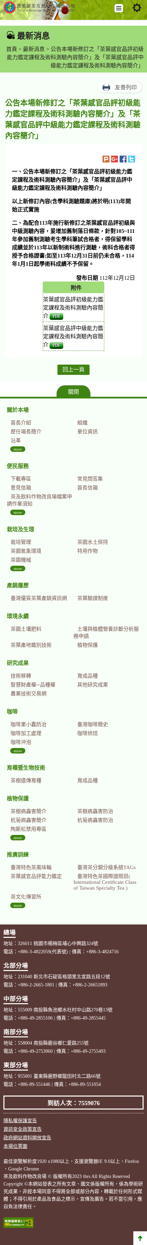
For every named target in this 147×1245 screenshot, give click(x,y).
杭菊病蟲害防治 (95, 820)
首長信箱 (87, 487)
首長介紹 (21, 422)
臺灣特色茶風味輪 (31, 867)
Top (140, 1238)
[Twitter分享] (131, 159)
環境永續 (18, 616)
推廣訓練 (18, 854)
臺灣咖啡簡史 (92, 724)
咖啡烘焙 (87, 733)
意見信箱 (21, 487)
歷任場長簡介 (26, 431)
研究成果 (18, 663)
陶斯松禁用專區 (28, 829)
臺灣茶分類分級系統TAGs (106, 867)
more (18, 449)
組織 (82, 422)
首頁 (11, 49)
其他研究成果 (92, 684)
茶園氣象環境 (26, 551)
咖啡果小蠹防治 (28, 724)
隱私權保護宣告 (20, 1120)
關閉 (73, 392)
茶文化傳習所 (26, 897)
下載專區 (21, 479)
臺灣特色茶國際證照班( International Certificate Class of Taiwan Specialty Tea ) (105, 882)
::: (4, 34)
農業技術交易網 (28, 693)
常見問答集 (90, 479)
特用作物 (87, 551)
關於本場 (18, 410)
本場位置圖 (15, 1146)
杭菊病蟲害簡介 (28, 820)
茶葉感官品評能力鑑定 (36, 876)
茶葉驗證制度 (92, 598)
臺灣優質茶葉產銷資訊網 (39, 598)
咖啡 (12, 712)
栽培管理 (21, 542)
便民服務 (18, 466)
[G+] (114, 159)
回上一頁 (73, 369)
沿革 (16, 440)
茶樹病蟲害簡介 (28, 811)
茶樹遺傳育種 (26, 780)
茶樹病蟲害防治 (95, 811)
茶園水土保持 (92, 542)
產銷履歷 (18, 585)
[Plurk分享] (106, 159)
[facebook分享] (123, 159)
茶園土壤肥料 (26, 629)
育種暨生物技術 (26, 768)
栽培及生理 (20, 529)
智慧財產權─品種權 (33, 684)
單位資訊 (87, 431)
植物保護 (87, 645)
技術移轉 (21, 676)
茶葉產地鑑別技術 (31, 645)
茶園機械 (21, 560)
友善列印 (126, 87)
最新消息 (34, 49)
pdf (57, 316)
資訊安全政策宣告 (22, 1129)
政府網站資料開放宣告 (27, 1137)
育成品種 (87, 676)
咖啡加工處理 (26, 733)
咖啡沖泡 (21, 742)
